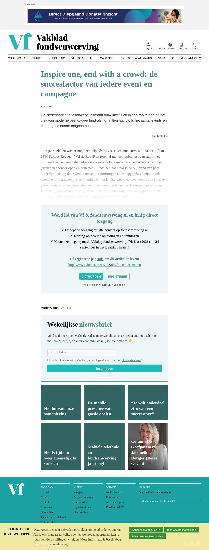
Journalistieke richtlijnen (53, 517)
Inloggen (148, 48)
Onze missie (47, 512)
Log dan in (119, 284)
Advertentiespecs (115, 502)
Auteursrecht (47, 522)
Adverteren (46, 507)
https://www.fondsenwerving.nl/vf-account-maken (104, 265)
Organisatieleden (82, 507)
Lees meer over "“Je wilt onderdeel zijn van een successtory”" (148, 402)
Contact (45, 502)
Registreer (117, 276)
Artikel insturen (114, 492)
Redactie (45, 492)
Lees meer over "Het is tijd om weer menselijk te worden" (61, 446)
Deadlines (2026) (115, 507)
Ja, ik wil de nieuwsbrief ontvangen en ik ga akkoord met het (96, 360)
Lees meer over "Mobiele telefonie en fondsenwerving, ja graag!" (104, 446)
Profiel (162, 48)
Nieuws (37, 58)
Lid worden (91, 276)
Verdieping (57, 58)
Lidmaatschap (80, 512)
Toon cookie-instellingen (181, 530)
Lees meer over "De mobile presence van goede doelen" (104, 402)
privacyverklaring (56, 544)
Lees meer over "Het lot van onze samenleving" (61, 402)
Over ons (47, 487)
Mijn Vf (77, 487)
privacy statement (131, 360)
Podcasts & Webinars (136, 58)
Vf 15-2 (66, 307)
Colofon (45, 497)
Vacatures (166, 58)
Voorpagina (16, 58)
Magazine (106, 58)
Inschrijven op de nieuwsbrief (160, 501)
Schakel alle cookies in (146, 530)
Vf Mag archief (82, 58)
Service (111, 487)
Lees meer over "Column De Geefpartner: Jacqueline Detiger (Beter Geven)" (148, 446)
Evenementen (113, 497)
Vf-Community (190, 58)
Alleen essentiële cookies (147, 536)
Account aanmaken (83, 497)
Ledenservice (80, 502)
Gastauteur (162, 136)
